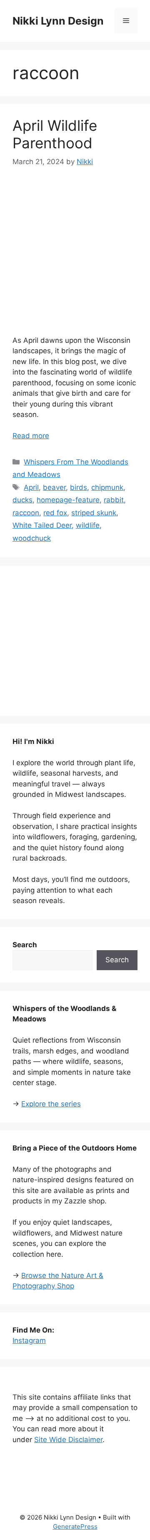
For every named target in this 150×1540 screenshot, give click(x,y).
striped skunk (93, 513)
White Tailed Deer (42, 525)
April (31, 487)
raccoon (25, 513)
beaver (54, 487)
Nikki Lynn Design (58, 21)
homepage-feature (68, 500)
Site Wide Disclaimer (68, 1439)
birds (78, 487)
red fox (55, 513)
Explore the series (51, 1104)
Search (117, 960)
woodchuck (31, 538)
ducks (22, 500)
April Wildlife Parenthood (54, 134)
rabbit (114, 500)
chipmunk (107, 487)
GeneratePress (75, 1526)
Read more (30, 436)
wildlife (88, 525)
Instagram (29, 1340)
